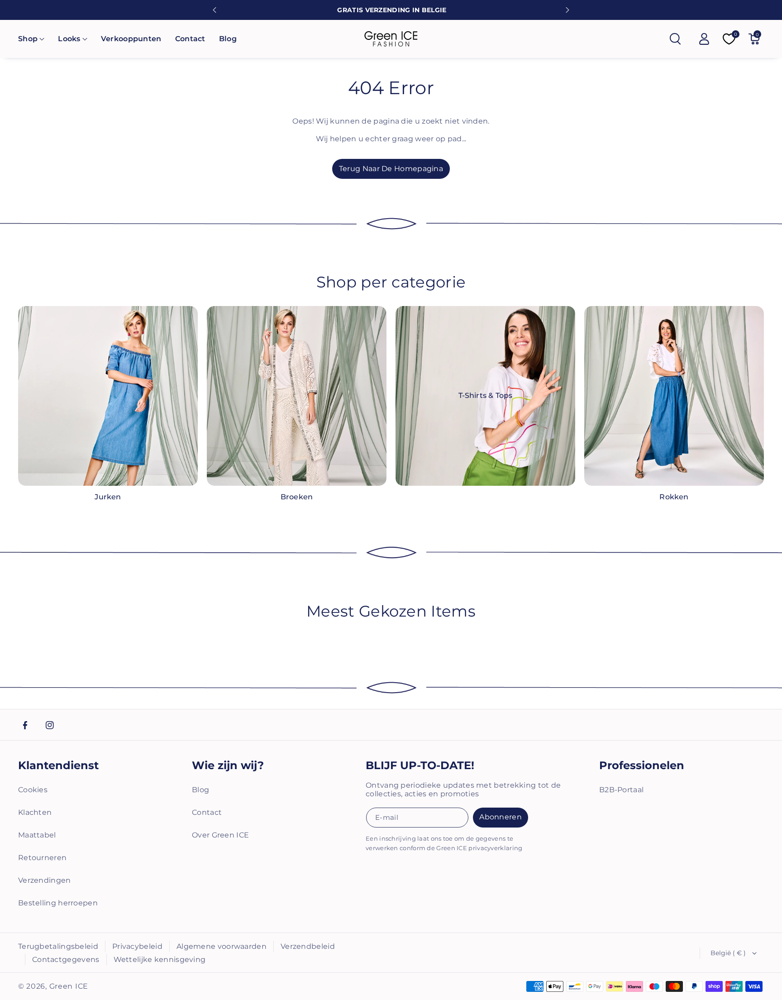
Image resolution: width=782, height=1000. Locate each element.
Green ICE (68, 986)
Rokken (673, 497)
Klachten (35, 812)
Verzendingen (44, 880)
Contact (207, 812)
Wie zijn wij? (228, 765)
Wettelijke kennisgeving (160, 959)
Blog (200, 789)
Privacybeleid (137, 946)
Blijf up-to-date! (420, 765)
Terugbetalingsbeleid (58, 946)
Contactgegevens (66, 959)
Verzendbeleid (308, 946)
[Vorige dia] (214, 10)
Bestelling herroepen (58, 903)
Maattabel (37, 835)
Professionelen (641, 765)
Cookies (33, 789)
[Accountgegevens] (704, 39)
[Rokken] (674, 396)
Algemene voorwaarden (221, 946)
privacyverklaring (495, 848)
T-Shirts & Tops (485, 395)
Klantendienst (58, 765)
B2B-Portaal (621, 789)
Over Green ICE (220, 835)
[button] (31, 39)
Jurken (108, 497)
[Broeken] (296, 396)
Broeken (297, 497)
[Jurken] (108, 396)
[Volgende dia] (567, 10)
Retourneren (42, 857)
